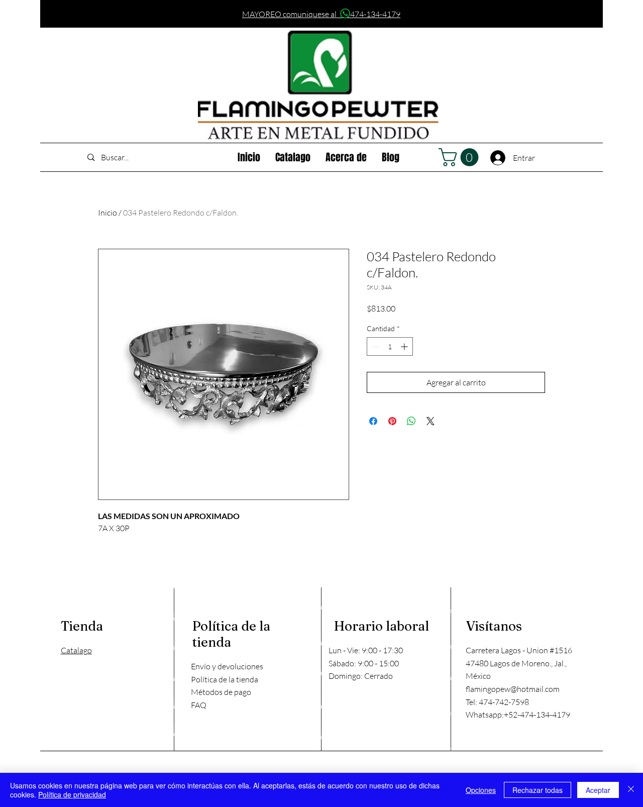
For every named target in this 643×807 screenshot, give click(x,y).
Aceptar (598, 790)
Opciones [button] (481, 790)
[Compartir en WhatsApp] (411, 421)
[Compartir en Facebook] (373, 421)
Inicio (107, 213)
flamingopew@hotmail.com (513, 689)
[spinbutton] (390, 346)
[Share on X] (430, 421)
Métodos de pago (221, 692)
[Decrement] (374, 346)
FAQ (198, 705)
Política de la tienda (224, 679)
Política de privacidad (72, 794)
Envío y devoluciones (227, 666)
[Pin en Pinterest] (392, 421)
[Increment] (405, 346)
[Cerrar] (631, 790)
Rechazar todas (537, 790)
